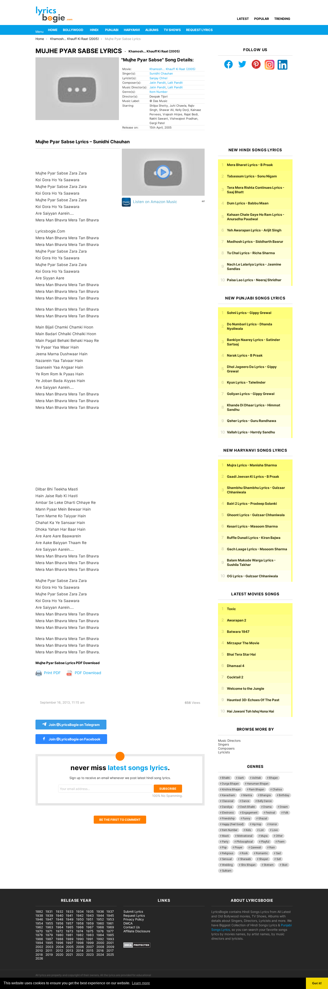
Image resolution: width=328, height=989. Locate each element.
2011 (49, 950)
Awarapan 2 (236, 620)
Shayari (263, 859)
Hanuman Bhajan (257, 783)
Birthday (284, 795)
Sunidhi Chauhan (161, 73)
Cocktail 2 (235, 677)
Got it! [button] (317, 983)
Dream (284, 806)
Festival (270, 812)
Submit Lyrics (133, 911)
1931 (49, 911)
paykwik (64, 886)
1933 (69, 911)
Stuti (284, 864)
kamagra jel (79, 886)
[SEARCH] (290, 29)
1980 (59, 935)
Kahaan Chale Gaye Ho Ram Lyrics (255, 216)
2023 (90, 954)
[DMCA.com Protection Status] (136, 946)
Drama (267, 806)
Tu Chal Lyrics (251, 253)
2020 (59, 954)
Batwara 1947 (238, 632)
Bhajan (273, 777)
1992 (100, 939)
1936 (100, 911)
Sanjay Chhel (158, 78)
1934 (80, 911)
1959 (90, 923)
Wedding (227, 864)
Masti (225, 835)
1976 (100, 931)
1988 (59, 939)
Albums (151, 30)
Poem (281, 841)
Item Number (158, 91)
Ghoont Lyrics (256, 515)
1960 (100, 923)
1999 (90, 943)
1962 (39, 927)
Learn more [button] (141, 983)
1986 (39, 939)
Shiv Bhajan (248, 864)
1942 (79, 915)
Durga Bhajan (230, 783)
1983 (90, 935)
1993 (110, 939)
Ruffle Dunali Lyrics (253, 538)
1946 (39, 919)
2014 (79, 950)
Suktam (226, 870)
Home (53, 30)
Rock (245, 853)
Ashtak (256, 777)
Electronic (228, 812)
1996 (59, 943)
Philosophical (245, 841)
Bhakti (226, 777)
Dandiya (227, 806)
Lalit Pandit (175, 82)
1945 (110, 915)
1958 (80, 923)
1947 (49, 919)
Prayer (238, 847)
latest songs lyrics (138, 768)
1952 (100, 919)
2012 (59, 950)
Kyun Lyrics (246, 382)
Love (275, 830)
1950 (80, 919)
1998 (80, 943)
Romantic (262, 853)
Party (225, 841)
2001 (110, 943)
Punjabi (111, 30)
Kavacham (228, 795)
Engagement (249, 812)
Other (279, 835)
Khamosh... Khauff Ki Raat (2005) (172, 69)
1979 (49, 935)
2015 (89, 950)
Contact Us (131, 927)
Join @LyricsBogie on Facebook (74, 739)
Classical (227, 801)
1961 (110, 923)
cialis (21, 886)
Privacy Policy (133, 919)
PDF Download (87, 673)
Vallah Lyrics (251, 432)
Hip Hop (256, 824)
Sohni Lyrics (249, 313)
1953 (110, 919)
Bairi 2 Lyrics (252, 503)
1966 (80, 927)
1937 (110, 911)
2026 (39, 958)
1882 (39, 911)
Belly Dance (264, 801)
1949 (69, 919)
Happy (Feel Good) (233, 824)
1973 (69, 931)
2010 (39, 950)
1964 (59, 927)
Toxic (231, 609)
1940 (59, 915)
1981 (69, 935)
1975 (89, 931)
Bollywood (73, 30)
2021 (69, 954)
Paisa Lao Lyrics (254, 280)
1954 (39, 923)
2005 (70, 947)
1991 (89, 939)
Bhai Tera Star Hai (241, 654)
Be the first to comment (120, 819)
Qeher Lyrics (251, 421)
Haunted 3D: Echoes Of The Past (253, 700)
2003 (49, 947)
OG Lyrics (252, 576)
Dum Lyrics (247, 203)
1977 (110, 931)
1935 (90, 911)
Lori (261, 830)
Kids (248, 830)
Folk (285, 812)
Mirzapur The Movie (243, 643)
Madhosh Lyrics (255, 241)
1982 (79, 935)
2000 (100, 943)
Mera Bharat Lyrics (250, 165)
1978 (39, 935)
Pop (224, 847)
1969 (110, 927)
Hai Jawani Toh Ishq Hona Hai (250, 711)
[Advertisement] (77, 450)
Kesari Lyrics (252, 526)
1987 (49, 939)
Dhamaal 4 (235, 666)
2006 (80, 947)
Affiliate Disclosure (136, 931)
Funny (246, 818)
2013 (69, 950)
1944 (100, 915)
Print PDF (52, 673)
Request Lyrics (199, 30)
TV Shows (172, 30)
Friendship (228, 818)
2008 (100, 947)
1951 (89, 919)
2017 (110, 950)
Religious (227, 853)
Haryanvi (132, 30)
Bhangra (265, 795)
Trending (282, 19)
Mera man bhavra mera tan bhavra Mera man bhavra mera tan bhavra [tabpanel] (67, 412)
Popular (261, 19)
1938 (39, 915)
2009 (110, 947)
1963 (49, 927)
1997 (69, 943)
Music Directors (229, 740)
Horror (273, 824)
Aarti (241, 777)
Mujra (264, 835)
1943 (90, 915)
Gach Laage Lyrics (257, 549)
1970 (39, 931)
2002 (39, 947)
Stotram (269, 864)
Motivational (244, 835)
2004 (60, 947)
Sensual (227, 859)
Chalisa (277, 789)
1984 (100, 935)
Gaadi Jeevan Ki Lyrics (253, 476)
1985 (110, 935)
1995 (49, 943)
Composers (226, 748)
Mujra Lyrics (252, 465)
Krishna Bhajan (231, 789)
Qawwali (256, 847)
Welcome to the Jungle (245, 688)
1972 (59, 931)
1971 (49, 931)
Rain (272, 847)
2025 (110, 954)
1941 (69, 915)
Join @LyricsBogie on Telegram (74, 725)
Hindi (94, 30)
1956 (59, 923)
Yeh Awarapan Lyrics (254, 230)
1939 (49, 915)
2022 (79, 954)
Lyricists (224, 752)
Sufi (278, 859)
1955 (49, 923)
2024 (100, 954)
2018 (39, 954)
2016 (100, 950)
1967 (89, 927)
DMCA (128, 923)
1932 (59, 911)
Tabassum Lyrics (252, 176)
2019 (49, 954)
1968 (100, 927)
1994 (39, 943)
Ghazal (262, 818)
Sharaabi (245, 859)
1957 (69, 923)
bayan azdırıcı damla (41, 886)
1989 (69, 939)
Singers (223, 744)
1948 (59, 919)
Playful (265, 841)
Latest (243, 19)
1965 (69, 927)
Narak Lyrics (245, 355)
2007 (90, 947)
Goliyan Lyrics (250, 394)
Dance (245, 801)
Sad (278, 853)
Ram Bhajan (256, 789)
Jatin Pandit (157, 82)
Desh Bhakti (247, 806)
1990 (80, 939)
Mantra (247, 795)
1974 (79, 931)
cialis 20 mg (8, 886)
